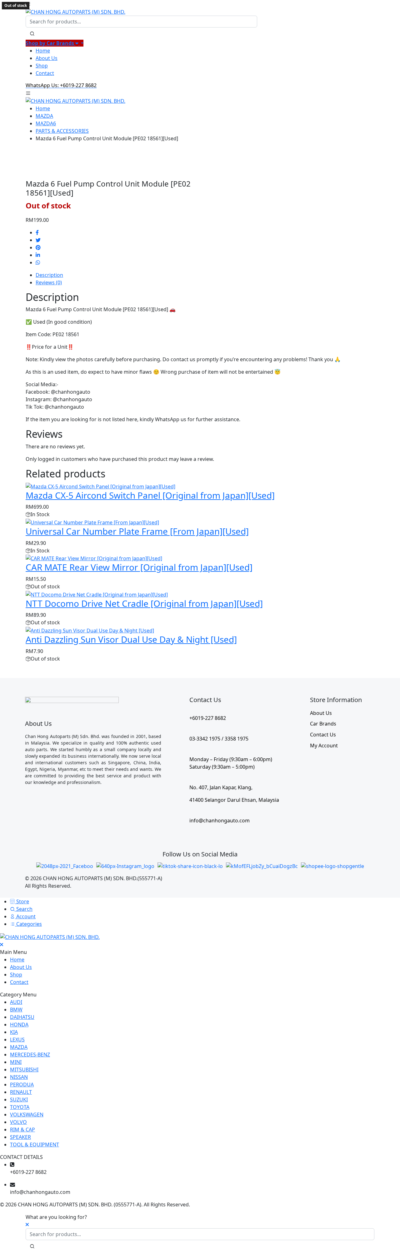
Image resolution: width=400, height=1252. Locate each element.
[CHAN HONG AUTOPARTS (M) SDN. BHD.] (75, 11)
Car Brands (323, 723)
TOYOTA (19, 1107)
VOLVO (18, 1122)
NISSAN (19, 1077)
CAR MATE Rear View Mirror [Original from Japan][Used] (139, 567)
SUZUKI (19, 1099)
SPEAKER (20, 1137)
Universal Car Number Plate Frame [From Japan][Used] (137, 531)
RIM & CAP (22, 1129)
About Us (47, 58)
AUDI (16, 1002)
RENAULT (21, 1092)
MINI (16, 1062)
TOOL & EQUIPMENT (34, 1144)
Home (43, 50)
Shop (42, 65)
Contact (45, 73)
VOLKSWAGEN (26, 1114)
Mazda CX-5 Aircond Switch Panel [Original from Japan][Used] (150, 495)
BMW (16, 1009)
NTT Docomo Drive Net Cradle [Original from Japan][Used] (144, 603)
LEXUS (17, 1039)
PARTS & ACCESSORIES (62, 130)
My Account (324, 745)
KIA (14, 1032)
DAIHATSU (22, 1017)
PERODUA (22, 1084)
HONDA (19, 1024)
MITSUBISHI (24, 1069)
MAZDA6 (46, 123)
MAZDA (44, 115)
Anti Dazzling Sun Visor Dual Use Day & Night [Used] (131, 639)
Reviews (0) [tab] (49, 282)
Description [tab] (49, 275)
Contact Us (323, 734)
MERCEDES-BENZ (30, 1054)
